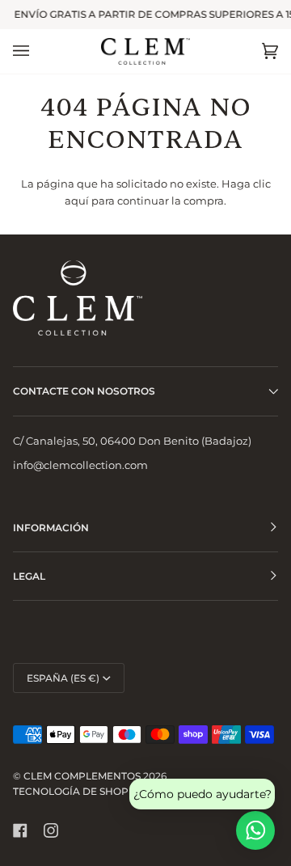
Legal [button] (29, 576)
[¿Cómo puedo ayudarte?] (255, 830)
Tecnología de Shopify (79, 791)
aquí (77, 200)
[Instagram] (51, 830)
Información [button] (51, 528)
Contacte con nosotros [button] (84, 391)
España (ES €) (63, 678)
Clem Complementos (82, 776)
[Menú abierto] (37, 51)
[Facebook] (20, 830)
